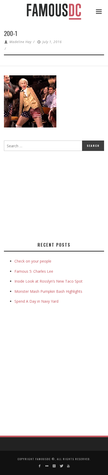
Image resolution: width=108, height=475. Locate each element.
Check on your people (33, 261)
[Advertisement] (48, 195)
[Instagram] (53, 466)
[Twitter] (61, 466)
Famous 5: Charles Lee (33, 271)
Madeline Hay (20, 42)
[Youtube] (68, 466)
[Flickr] (46, 466)
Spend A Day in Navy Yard (36, 301)
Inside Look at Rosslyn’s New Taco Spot (48, 281)
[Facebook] (39, 466)
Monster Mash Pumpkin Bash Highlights (48, 291)
